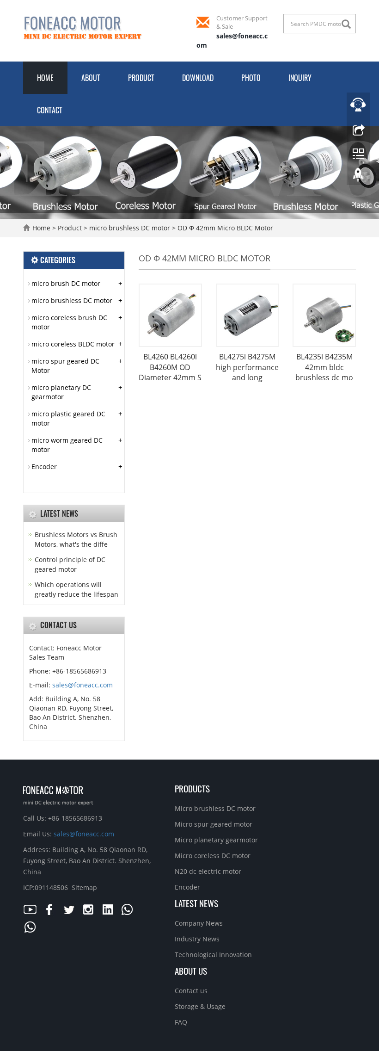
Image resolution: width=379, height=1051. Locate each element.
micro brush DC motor (65, 283)
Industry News (197, 938)
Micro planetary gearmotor (216, 839)
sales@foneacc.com (82, 684)
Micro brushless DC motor (215, 808)
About (90, 77)
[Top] (358, 177)
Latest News (196, 902)
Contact (49, 110)
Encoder (44, 466)
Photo (251, 77)
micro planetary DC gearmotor (61, 392)
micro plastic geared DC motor (68, 418)
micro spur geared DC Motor (65, 366)
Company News (199, 923)
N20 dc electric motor (208, 871)
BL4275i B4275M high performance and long (247, 367)
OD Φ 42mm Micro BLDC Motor (224, 227)
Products (192, 788)
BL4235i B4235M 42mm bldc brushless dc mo (324, 367)
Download (198, 77)
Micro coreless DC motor (213, 855)
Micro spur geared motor (213, 824)
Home (45, 77)
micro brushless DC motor (129, 227)
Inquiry (300, 77)
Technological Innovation (213, 954)
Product (141, 77)
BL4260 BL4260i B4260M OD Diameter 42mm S (170, 367)
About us (191, 970)
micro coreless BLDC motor (73, 344)
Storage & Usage (200, 1006)
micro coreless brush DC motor (69, 322)
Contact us (191, 990)
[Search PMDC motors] (348, 24)
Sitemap (84, 887)
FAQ (181, 1022)
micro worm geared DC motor (67, 445)
